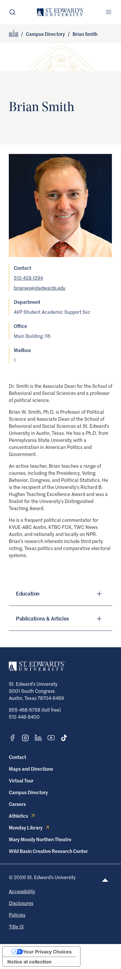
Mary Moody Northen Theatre (40, 839)
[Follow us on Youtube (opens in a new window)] (51, 737)
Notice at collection (29, 962)
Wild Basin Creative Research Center (48, 851)
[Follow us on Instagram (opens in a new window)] (25, 738)
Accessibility (22, 891)
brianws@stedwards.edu (39, 287)
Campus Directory (45, 34)
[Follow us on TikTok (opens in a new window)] (64, 737)
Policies (17, 914)
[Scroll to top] (105, 880)
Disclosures (21, 903)
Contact (17, 757)
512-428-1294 (28, 277)
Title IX (16, 926)
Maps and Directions (31, 768)
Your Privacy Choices (47, 952)
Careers (17, 804)
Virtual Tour (21, 780)
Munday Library (26, 827)
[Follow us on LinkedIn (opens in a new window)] (38, 737)
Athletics (18, 815)
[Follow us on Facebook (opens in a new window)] (12, 737)
